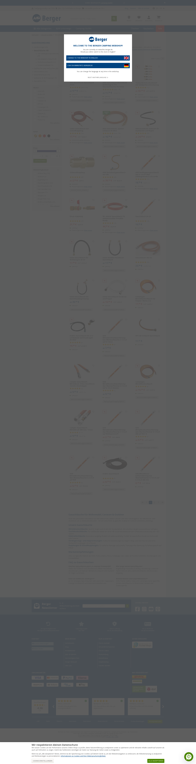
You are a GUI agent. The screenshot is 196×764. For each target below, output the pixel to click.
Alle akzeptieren (155, 761)
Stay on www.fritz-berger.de (80, 65)
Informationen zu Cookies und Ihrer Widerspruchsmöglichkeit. (83, 756)
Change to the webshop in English (82, 58)
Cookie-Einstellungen (42, 761)
